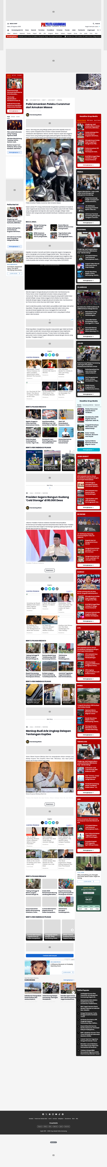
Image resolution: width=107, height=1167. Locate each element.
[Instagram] (53, 1114)
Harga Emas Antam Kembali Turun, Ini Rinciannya (70, 701)
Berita (45, 1126)
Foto (91, 33)
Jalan (74, 30)
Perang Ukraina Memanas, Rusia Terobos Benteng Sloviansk (91, 727)
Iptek (85, 33)
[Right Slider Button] (99, 30)
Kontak (55, 1118)
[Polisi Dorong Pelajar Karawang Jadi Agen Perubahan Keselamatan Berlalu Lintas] (51, 988)
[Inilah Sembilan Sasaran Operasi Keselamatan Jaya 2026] (34, 460)
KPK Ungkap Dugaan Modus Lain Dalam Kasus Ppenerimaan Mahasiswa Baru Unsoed (92, 671)
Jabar (8, 33)
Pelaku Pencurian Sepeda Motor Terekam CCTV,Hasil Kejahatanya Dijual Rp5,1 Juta (92, 410)
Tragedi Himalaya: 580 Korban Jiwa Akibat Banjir (92, 426)
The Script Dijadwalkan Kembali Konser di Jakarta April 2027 (13, 98)
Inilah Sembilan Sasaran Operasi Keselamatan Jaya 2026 (34, 467)
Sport (61, 1126)
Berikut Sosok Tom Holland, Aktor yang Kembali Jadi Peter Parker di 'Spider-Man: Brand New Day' (14, 146)
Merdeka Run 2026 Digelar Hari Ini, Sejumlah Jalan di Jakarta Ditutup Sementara (91, 418)
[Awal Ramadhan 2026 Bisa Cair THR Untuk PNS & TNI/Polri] (49, 414)
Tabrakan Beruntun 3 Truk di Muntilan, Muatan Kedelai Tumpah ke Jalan (70, 467)
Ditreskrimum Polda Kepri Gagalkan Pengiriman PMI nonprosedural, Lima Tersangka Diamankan (14, 238)
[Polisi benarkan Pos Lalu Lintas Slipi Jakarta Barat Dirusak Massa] (80, 372)
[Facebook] (46, 354)
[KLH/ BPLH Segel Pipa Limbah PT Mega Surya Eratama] (80, 158)
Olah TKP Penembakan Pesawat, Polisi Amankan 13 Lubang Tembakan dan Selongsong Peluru (66, 423)
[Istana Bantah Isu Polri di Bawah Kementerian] (66, 432)
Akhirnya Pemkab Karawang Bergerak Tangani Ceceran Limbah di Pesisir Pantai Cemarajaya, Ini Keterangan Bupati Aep (92, 215)
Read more (49, 570)
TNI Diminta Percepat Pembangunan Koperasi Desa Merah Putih (66, 657)
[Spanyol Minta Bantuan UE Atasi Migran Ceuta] (80, 443)
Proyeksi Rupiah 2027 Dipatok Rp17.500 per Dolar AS (91, 843)
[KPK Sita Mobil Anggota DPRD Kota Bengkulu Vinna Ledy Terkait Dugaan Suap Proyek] (80, 664)
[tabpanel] (88, 82)
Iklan (73, 1118)
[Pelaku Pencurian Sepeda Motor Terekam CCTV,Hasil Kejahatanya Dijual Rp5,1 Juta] (80, 411)
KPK (45, 33)
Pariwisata (81, 30)
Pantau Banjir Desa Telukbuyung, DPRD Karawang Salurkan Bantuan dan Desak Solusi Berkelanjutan (49, 657)
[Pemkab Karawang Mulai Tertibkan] (80, 786)
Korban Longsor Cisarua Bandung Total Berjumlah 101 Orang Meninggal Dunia (49, 675)
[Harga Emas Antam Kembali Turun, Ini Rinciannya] (70, 694)
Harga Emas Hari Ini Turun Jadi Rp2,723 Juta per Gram (92, 558)
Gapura (40, 1126)
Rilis (77, 1118)
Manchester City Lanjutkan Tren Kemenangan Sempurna (40, 36)
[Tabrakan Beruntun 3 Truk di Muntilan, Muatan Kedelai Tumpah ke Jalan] (70, 460)
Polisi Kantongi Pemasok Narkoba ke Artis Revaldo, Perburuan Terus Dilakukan (14, 92)
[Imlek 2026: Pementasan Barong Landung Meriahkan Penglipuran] (49, 884)
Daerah (33, 30)
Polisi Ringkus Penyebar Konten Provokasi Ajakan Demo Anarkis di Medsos (91, 484)
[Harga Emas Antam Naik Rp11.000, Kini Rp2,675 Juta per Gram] (34, 694)
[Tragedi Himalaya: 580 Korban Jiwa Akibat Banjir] (80, 427)
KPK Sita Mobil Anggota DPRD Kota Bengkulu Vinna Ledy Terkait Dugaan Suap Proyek (92, 663)
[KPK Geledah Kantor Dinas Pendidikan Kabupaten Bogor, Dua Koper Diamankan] (88, 466)
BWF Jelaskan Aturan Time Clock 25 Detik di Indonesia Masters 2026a (90, 1034)
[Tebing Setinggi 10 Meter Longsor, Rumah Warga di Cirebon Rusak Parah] (33, 648)
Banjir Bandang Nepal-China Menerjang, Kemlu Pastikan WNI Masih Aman (92, 273)
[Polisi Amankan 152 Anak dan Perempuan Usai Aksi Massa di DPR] (80, 150)
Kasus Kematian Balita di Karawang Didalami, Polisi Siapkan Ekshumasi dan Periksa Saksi (33, 910)
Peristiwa (41, 30)
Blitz (50, 1126)
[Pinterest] (63, 1114)
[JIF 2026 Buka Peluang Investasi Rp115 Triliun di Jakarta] (80, 208)
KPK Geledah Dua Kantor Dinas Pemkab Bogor (91, 492)
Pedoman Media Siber (41, 1118)
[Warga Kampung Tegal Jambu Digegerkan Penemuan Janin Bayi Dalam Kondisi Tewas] (29, 227)
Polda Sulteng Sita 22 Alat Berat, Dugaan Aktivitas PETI (13, 229)
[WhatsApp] (49, 354)
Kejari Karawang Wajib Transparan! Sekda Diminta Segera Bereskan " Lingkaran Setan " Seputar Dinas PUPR (92, 199)
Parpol (35, 33)
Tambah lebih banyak (50, 955)
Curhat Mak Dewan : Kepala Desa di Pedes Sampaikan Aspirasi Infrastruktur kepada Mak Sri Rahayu (49, 910)
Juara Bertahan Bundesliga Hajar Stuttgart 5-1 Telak (92, 321)
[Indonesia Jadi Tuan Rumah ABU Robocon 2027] (80, 770)
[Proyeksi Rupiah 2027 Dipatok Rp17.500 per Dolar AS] (80, 844)
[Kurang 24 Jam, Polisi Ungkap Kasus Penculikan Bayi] (49, 432)
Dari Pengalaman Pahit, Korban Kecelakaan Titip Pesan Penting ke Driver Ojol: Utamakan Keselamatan (91, 379)
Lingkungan (91, 30)
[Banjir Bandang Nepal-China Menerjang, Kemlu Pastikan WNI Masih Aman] (80, 274)
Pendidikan (50, 30)
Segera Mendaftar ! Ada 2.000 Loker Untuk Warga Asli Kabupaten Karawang (88, 193)
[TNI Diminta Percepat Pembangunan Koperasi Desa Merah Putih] (66, 648)
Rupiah (69, 33)
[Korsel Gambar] (88, 82)
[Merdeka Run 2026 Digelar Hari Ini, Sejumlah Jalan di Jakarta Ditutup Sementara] (80, 419)
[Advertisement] (53, 12)
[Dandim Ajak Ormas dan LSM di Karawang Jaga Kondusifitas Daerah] (69, 988)
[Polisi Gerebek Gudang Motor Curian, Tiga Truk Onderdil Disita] (33, 432)
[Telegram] (53, 354)
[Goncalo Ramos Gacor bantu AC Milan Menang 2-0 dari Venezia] (80, 330)
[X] (42, 354)
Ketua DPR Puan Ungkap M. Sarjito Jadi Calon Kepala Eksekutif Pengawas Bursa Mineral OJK (51, 701)
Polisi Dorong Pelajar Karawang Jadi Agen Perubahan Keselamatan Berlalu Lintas (50, 997)
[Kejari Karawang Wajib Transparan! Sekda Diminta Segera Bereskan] (80, 200)
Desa (27, 30)
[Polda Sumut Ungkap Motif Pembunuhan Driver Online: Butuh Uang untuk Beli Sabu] (80, 388)
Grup (52, 1131)
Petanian (59, 30)
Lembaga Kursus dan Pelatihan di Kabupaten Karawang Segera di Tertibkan (89, 995)
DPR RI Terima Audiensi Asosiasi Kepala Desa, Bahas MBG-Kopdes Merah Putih (70, 936)
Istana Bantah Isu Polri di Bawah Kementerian (65, 441)
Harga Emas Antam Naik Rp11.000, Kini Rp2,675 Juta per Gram (34, 701)
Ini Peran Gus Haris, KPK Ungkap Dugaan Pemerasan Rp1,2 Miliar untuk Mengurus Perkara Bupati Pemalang (89, 1021)
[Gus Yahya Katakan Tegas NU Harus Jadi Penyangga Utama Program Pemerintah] (80, 836)
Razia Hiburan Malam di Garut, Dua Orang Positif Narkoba (65, 227)
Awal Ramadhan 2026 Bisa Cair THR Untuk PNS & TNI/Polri (49, 423)
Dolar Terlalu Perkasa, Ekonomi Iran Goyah (91, 434)
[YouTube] (56, 1114)
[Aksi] (80, 778)
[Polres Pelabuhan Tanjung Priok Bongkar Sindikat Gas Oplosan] (52, 460)
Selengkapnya (13, 111)
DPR (40, 33)
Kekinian (55, 1126)
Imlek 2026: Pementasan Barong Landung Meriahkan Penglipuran (49, 892)
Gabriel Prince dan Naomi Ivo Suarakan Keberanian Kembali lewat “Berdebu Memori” (14, 105)
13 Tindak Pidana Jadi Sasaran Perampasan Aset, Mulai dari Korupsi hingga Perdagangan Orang (91, 257)
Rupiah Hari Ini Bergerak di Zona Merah (91, 542)
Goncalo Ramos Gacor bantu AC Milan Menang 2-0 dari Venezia (91, 329)
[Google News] (50, 1114)
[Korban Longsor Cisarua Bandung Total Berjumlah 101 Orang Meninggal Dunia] (49, 666)
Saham (63, 33)
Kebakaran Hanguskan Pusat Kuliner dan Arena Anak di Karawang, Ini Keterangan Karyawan (33, 997)
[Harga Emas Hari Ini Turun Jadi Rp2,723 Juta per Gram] (80, 559)
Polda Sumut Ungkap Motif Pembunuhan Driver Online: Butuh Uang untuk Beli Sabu (92, 387)
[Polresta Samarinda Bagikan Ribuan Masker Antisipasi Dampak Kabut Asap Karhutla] (80, 615)
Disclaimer (68, 1118)
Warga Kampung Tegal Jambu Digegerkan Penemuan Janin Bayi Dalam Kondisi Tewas (41, 227)
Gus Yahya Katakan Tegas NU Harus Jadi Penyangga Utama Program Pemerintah (92, 835)
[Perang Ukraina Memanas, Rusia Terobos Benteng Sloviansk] (80, 728)
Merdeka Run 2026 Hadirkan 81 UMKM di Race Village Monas (88, 308)
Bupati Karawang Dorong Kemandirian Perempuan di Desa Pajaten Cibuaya (33, 675)
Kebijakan (61, 1118)
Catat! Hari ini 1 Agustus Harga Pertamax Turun (89, 1040)
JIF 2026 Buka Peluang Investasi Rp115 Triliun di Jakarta (91, 207)
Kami (50, 1118)
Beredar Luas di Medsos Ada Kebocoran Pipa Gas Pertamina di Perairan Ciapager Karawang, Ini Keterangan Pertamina (89, 1045)
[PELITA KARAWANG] (53, 25)
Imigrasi (50, 33)
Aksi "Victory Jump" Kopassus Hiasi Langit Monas (92, 777)
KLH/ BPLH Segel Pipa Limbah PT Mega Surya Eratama (92, 158)
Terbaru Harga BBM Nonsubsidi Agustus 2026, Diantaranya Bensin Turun (90, 1052)
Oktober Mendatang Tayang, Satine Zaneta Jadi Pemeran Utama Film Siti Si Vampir (14, 140)
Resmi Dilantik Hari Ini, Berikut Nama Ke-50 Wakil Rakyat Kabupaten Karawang (90, 1027)
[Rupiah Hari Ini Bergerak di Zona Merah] (80, 543)
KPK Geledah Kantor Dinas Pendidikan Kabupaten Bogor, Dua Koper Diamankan (88, 478)
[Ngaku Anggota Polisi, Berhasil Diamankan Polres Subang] (33, 414)
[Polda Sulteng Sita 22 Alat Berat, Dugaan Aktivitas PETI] (80, 135)
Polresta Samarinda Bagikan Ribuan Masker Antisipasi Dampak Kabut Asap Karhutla (92, 614)
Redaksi (31, 1118)
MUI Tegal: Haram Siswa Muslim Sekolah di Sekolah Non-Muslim (90, 1008)
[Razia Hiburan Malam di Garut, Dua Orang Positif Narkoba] (53, 227)
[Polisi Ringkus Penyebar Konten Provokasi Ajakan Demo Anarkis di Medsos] (80, 485)
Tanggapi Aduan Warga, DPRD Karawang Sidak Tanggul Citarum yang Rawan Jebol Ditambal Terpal (51, 936)
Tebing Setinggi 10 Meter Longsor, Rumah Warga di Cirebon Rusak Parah (33, 657)
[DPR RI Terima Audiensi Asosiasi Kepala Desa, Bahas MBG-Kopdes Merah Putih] (70, 930)
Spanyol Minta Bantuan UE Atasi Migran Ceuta (91, 442)
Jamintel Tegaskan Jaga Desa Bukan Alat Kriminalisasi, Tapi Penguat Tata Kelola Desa (66, 675)
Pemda (67, 30)
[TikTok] (59, 1114)
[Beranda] (27, 100)
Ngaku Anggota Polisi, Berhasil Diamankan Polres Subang (32, 423)
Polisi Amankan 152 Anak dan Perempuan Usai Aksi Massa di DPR (92, 150)
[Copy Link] (57, 354)
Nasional (22, 33)
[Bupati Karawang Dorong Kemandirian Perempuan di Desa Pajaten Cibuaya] (33, 666)
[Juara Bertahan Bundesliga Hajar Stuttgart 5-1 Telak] (80, 322)
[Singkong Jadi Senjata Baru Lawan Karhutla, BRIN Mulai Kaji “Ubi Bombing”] (14, 212)
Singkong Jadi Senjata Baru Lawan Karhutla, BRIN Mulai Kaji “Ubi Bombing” (14, 221)
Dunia (28, 33)
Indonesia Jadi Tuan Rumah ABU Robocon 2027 (91, 769)
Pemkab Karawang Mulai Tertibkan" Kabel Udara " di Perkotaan (92, 785)
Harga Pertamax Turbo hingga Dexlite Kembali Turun (89, 1015)
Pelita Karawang (62, 1131)
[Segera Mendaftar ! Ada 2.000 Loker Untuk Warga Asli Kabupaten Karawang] (88, 181)
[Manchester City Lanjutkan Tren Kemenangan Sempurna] (80, 314)
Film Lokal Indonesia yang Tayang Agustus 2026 (14, 133)
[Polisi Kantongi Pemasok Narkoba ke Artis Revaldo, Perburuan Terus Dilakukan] (14, 83)
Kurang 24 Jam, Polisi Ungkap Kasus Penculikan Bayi (49, 441)
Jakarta (15, 33)
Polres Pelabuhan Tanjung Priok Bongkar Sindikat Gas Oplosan (51, 467)
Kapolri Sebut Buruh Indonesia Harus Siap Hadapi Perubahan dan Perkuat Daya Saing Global (92, 265)
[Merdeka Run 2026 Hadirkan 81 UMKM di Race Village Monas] (88, 297)
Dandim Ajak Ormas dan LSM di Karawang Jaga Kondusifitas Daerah (68, 997)
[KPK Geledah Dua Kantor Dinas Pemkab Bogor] (80, 493)
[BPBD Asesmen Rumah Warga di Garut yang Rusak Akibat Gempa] (29, 235)
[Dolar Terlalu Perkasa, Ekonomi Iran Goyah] (80, 435)
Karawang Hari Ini (17, 30)
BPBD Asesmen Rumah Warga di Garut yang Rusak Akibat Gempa (40, 234)
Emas (75, 33)
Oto (81, 33)
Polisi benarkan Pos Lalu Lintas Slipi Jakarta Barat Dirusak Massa (92, 371)
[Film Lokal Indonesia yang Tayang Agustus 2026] (14, 125)
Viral (96, 33)
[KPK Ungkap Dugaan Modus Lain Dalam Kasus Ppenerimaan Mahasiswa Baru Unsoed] (80, 672)
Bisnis (56, 33)
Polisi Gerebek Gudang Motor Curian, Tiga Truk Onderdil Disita (32, 441)
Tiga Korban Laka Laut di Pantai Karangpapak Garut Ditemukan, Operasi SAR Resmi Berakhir (65, 234)
